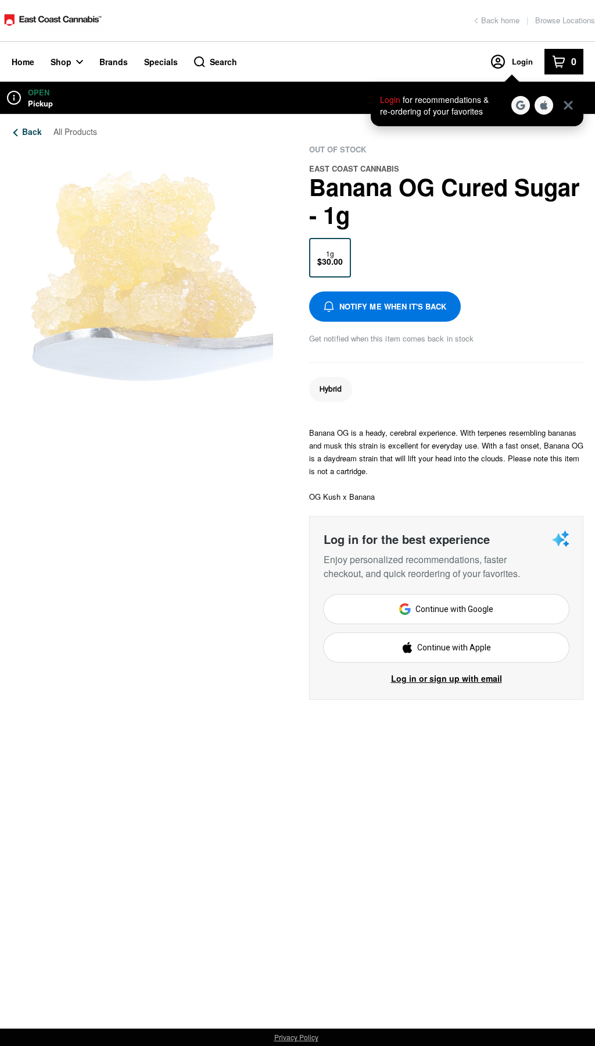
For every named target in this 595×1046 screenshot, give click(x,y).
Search (223, 61)
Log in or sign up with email (446, 678)
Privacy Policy (296, 1037)
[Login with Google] (520, 105)
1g (330, 257)
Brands (113, 61)
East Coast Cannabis (354, 168)
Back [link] (32, 131)
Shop (61, 61)
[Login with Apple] (544, 105)
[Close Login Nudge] (568, 105)
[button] (477, 105)
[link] (330, 389)
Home (23, 61)
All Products (75, 131)
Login (522, 61)
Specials (161, 61)
